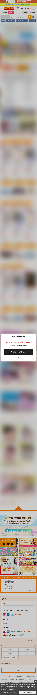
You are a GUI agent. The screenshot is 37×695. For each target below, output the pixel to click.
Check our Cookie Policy (9, 692)
